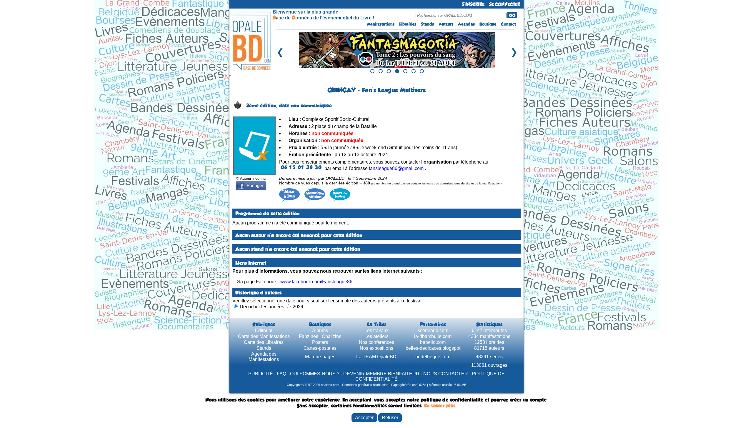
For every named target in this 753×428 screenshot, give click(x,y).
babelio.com (433, 342)
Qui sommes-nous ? (314, 373)
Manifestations (380, 24)
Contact (508, 24)
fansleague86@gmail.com (396, 168)
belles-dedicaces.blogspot (433, 348)
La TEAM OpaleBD (376, 356)
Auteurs (446, 24)
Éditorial (263, 330)
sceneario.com (433, 330)
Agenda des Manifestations (264, 357)
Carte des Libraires (264, 342)
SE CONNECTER (504, 4)
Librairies (407, 24)
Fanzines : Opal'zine (320, 336)
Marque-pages (320, 356)
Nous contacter (445, 373)
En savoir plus (439, 406)
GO (512, 15)
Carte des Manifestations (264, 336)
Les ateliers (376, 336)
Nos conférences (376, 342)
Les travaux (376, 330)
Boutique (487, 24)
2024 (298, 306)
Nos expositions (376, 348)
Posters (320, 342)
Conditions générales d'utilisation (365, 385)
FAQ (281, 373)
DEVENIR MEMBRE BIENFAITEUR (381, 373)
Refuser (390, 417)
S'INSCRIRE (473, 4)
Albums (320, 330)
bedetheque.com (432, 356)
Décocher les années (262, 306)
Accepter (364, 417)
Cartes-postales (320, 348)
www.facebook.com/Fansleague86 (316, 281)
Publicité (260, 373)
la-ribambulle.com (433, 336)
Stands (427, 24)
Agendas (466, 24)
